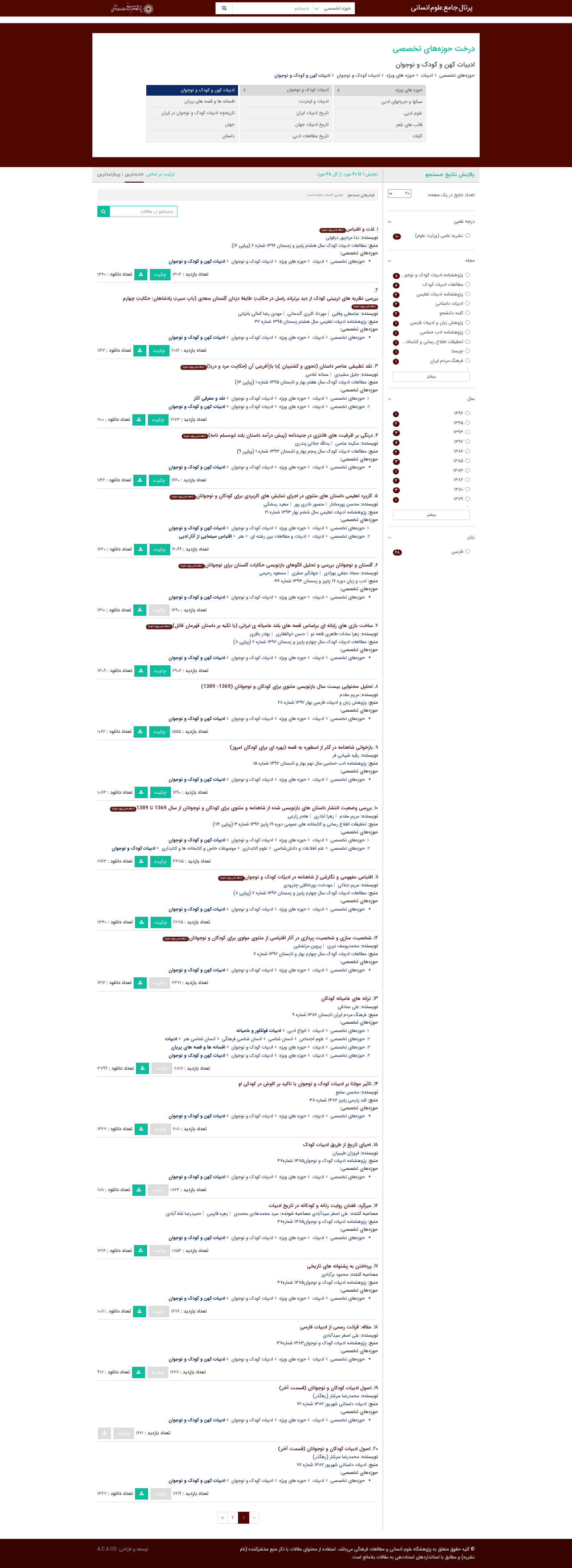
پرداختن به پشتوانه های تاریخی (339, 1266)
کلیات (417, 136)
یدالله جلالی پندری (312, 443)
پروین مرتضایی (307, 946)
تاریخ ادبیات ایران (312, 112)
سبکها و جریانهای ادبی (401, 101)
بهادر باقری (260, 634)
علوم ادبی (413, 113)
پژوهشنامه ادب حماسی (429, 332)
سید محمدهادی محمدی (256, 1213)
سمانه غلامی (317, 374)
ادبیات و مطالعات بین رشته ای (278, 536)
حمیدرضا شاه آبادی (183, 1213)
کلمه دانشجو (429, 313)
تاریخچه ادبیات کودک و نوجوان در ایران (198, 112)
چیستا (429, 351)
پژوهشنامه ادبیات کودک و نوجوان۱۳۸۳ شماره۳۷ (321, 1343)
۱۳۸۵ (429, 461)
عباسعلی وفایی (345, 313)
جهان (230, 124)
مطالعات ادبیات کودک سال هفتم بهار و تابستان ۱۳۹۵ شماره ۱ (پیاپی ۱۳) (300, 382)
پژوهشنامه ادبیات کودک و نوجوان (429, 275)
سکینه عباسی (347, 443)
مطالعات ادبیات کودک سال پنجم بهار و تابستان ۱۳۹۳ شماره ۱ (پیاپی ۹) (301, 451)
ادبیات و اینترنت (314, 101)
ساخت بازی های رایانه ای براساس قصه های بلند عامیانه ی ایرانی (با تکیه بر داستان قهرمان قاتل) (260, 626)
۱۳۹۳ (429, 432)
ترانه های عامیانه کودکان (346, 999)
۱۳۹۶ (429, 413)
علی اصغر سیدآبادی (330, 1213)
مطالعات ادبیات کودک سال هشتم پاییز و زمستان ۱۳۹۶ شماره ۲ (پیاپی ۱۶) (299, 245)
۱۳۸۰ (429, 489)
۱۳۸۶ (429, 451)
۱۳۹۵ (429, 423)
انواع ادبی (296, 1030)
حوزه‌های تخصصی (457, 75)
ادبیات (427, 75)
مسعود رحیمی (272, 573)
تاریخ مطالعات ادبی (311, 136)
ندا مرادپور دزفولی (342, 237)
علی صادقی (348, 1006)
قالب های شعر (409, 124)
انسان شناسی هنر (199, 1039)
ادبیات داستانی (429, 303)
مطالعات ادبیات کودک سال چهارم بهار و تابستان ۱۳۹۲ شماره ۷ (309, 954)
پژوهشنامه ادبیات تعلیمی (429, 294)
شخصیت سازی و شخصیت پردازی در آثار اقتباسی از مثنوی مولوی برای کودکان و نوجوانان (268, 938)
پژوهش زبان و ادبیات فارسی (429, 323)
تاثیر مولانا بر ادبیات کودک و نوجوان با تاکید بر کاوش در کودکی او (304, 1084)
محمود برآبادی (334, 1274)
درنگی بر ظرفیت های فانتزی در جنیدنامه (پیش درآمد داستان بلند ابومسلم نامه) (278, 435)
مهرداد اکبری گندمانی (306, 313)
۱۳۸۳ (429, 470)
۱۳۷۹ (429, 499)
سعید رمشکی (276, 504)
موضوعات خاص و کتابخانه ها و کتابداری (199, 848)
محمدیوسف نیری (343, 946)
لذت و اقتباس (348, 229)
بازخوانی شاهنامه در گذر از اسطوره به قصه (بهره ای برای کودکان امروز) (301, 747)
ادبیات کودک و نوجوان (358, 75)
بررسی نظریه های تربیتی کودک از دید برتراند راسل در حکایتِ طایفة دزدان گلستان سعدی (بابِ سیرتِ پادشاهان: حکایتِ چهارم (250, 301)
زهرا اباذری (324, 816)
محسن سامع (347, 1092)
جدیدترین (134, 174)
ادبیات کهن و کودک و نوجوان (208, 90)
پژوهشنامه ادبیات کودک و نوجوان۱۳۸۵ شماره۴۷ (321, 1160)
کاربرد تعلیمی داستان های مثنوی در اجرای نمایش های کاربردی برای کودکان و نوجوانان (272, 496)
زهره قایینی (217, 1213)
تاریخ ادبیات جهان (312, 124)
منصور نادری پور (309, 504)
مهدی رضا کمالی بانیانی (260, 313)
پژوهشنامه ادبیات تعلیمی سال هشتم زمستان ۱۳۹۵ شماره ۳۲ (310, 321)
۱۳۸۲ (429, 480)
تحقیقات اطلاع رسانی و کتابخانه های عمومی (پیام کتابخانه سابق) (428, 342)
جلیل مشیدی (346, 374)
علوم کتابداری (254, 848)
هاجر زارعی (298, 816)
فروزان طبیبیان (346, 1153)
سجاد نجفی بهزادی (341, 573)
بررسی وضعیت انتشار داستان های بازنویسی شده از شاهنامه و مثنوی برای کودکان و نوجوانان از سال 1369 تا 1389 (241, 808)
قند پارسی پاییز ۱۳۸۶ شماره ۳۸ (338, 1100)
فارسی (429, 552)
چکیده (160, 274)
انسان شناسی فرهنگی (242, 1039)
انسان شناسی (280, 1039)
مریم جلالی (348, 885)
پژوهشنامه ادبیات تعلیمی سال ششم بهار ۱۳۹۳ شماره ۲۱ (315, 512)
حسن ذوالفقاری (290, 634)
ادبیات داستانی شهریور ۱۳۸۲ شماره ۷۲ (331, 1404)
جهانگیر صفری (305, 573)
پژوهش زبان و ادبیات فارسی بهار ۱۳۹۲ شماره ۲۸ (322, 702)
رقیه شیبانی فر (346, 755)
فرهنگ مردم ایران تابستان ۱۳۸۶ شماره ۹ (329, 1014)
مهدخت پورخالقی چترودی (307, 885)
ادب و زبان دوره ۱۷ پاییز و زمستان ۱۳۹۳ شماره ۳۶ (320, 581)
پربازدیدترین (108, 174)
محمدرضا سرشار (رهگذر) (336, 1396)
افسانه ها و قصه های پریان (209, 101)
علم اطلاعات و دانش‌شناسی (299, 848)
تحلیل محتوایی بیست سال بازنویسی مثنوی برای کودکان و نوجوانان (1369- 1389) (287, 687)
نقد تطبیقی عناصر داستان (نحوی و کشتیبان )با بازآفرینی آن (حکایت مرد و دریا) (277, 366)
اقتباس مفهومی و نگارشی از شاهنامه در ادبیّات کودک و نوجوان (296, 877)
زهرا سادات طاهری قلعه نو (335, 634)
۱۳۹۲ (429, 442)
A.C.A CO (107, 1549)
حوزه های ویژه (400, 75)
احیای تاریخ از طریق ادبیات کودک (337, 1145)
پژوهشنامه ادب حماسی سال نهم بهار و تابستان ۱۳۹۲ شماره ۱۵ (309, 763)
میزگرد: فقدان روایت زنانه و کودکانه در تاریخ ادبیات (320, 1206)
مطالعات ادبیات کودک (429, 285)
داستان (228, 136)
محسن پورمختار (344, 504)
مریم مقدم (349, 694)
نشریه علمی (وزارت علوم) (429, 236)
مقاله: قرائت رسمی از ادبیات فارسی (335, 1327)
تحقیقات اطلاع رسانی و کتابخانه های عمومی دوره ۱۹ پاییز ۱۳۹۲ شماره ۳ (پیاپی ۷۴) (289, 824)
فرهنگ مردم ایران (429, 361)
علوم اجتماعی (311, 1039)
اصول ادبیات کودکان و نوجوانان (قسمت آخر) (325, 1388)
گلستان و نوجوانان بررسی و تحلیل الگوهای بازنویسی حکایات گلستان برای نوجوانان (276, 565)
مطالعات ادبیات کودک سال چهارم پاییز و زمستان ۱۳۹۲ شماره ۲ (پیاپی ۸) (299, 642)
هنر (241, 536)
